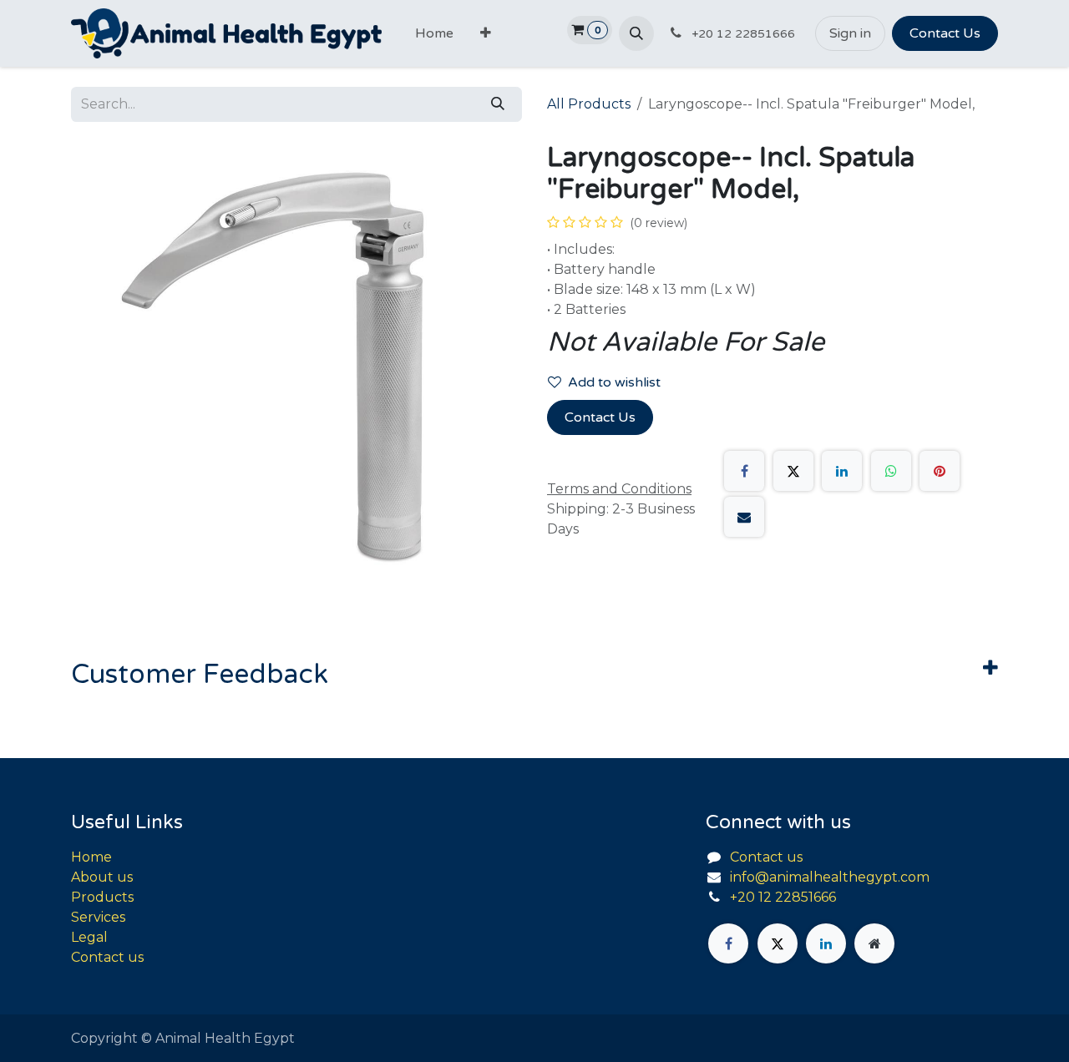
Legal (89, 937)
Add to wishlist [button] (614, 382)
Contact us (107, 957)
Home (91, 857)
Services (98, 917)
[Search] (498, 104)
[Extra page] (874, 943)
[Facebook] (744, 471)
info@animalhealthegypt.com (830, 877)
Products (102, 897)
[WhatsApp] (891, 471)
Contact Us (944, 33)
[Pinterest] (940, 471)
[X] (793, 471)
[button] (636, 33)
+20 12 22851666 (783, 897)
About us (102, 877)
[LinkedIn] (842, 471)
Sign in (850, 33)
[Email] (744, 517)
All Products (589, 104)
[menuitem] (434, 33)
